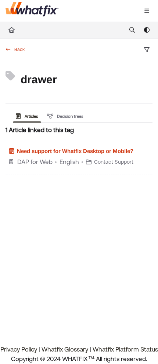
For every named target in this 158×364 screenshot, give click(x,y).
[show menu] (146, 11)
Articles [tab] (31, 116)
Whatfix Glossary (65, 349)
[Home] (32, 11)
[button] (133, 345)
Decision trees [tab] (69, 116)
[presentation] (28, 116)
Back (19, 49)
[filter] (146, 50)
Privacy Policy (18, 349)
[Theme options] (146, 30)
